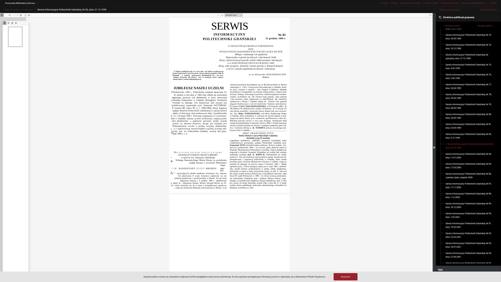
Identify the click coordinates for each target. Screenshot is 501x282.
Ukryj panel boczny (489, 10)
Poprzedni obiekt (452, 26)
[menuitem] (469, 36)
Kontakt (493, 3)
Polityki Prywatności (316, 277)
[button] (468, 17)
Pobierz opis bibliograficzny (473, 3)
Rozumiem (345, 277)
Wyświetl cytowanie (449, 3)
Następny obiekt (484, 26)
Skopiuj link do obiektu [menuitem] (410, 3)
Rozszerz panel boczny (450, 10)
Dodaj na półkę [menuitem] (432, 3)
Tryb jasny (384, 3)
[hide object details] (434, 147)
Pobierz (394, 3)
